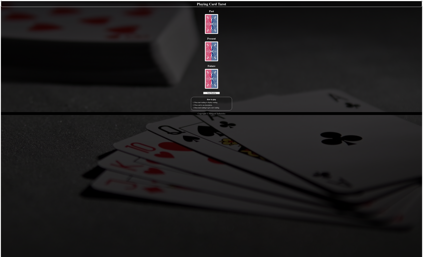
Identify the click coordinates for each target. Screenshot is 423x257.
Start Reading (211, 93)
